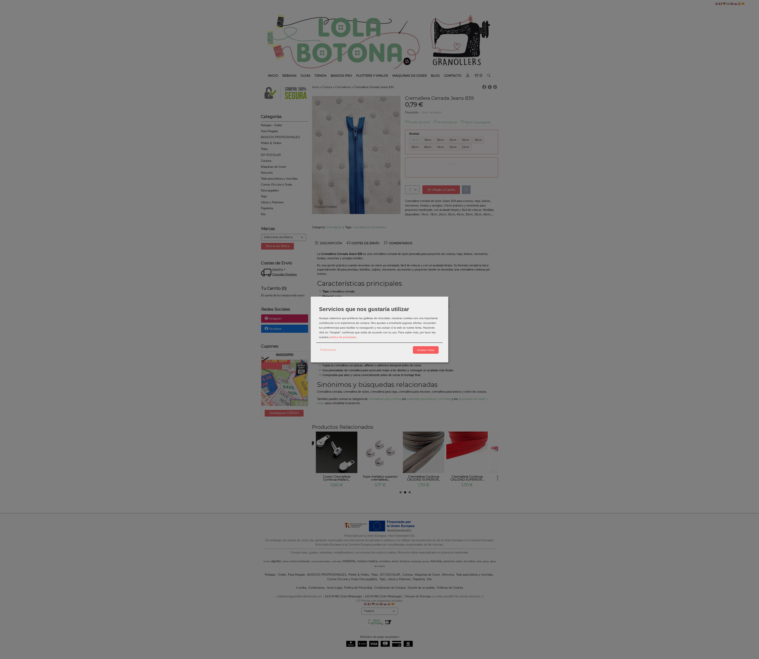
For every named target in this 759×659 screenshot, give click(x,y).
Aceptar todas (425, 350)
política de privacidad (342, 337)
